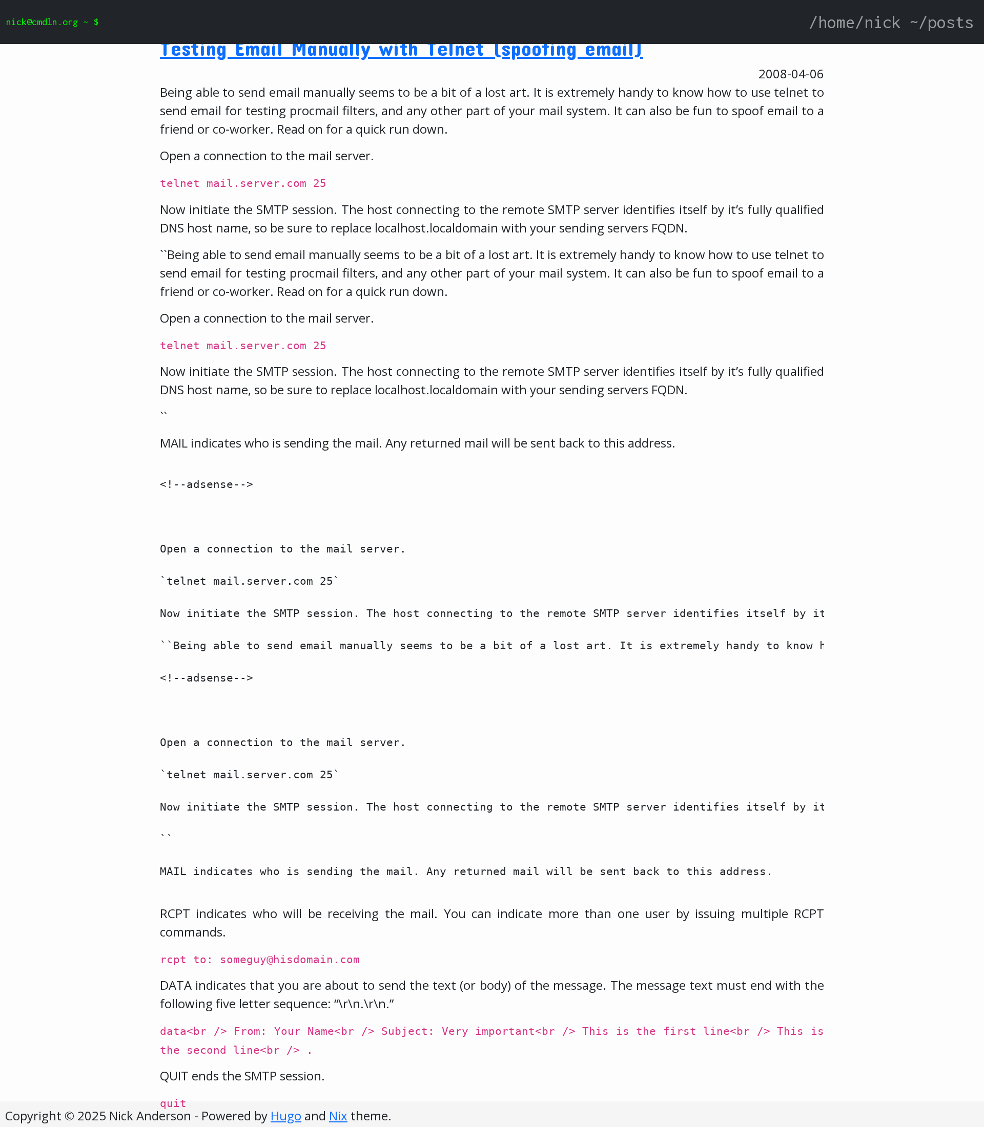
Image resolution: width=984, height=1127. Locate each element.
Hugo (286, 1115)
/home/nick (855, 22)
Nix (338, 1115)
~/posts (941, 22)
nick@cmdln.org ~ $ (52, 21)
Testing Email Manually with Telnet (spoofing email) (401, 48)
